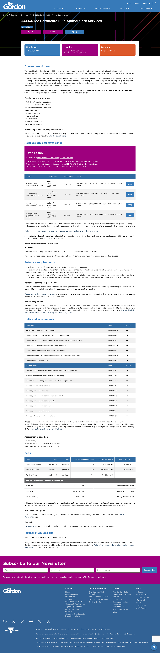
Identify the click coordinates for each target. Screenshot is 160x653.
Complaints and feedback (118, 606)
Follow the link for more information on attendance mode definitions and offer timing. (61, 231)
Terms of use (73, 629)
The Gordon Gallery (121, 592)
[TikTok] (48, 621)
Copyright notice (59, 629)
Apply (74, 32)
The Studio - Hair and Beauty (122, 596)
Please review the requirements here (39, 294)
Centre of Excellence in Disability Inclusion (75, 615)
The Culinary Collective (99, 597)
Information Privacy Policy (91, 629)
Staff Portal (141, 608)
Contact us (117, 599)
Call (32, 32)
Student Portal (142, 597)
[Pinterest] (39, 621)
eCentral (139, 592)
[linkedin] (13, 621)
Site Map (106, 629)
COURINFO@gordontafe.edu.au (83, 164)
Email (52, 32)
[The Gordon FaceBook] (5, 621)
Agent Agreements (73, 607)
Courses (57, 8)
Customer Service (120, 602)
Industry (123, 8)
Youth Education (101, 8)
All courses (24, 15)
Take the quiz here (56, 136)
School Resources (120, 609)
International (145, 8)
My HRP (139, 603)
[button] (156, 3)
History (68, 592)
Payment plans (30, 526)
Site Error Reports (43, 629)
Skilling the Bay (95, 602)
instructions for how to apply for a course (55, 158)
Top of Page (14, 647)
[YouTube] (31, 621)
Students (79, 8)
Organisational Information (71, 596)
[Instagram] (22, 621)
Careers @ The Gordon (75, 604)
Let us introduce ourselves (72, 610)
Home (5, 15)
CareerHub (141, 600)
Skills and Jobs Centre (98, 599)
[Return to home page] (14, 9)
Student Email (142, 595)
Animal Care (27, 27)
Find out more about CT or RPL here (46, 429)
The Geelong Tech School (96, 593)
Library (116, 612)
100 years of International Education (75, 600)
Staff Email (141, 605)
